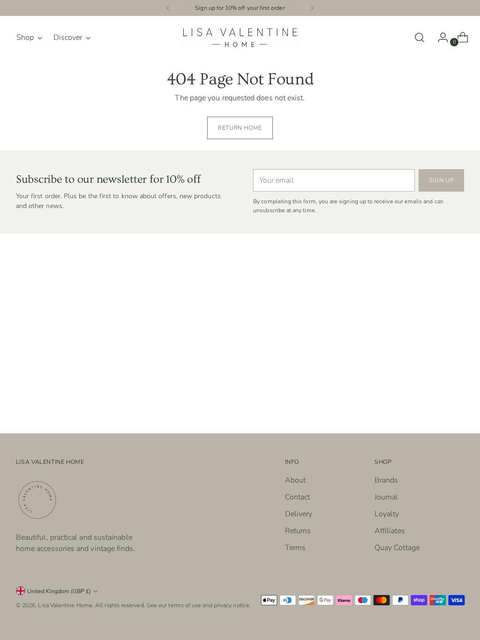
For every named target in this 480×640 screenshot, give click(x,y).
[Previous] (168, 8)
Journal (386, 497)
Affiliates (390, 531)
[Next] (312, 8)
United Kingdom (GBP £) (59, 591)
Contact (297, 497)
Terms (295, 548)
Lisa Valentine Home (65, 605)
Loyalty (387, 514)
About (295, 480)
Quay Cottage (397, 548)
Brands (386, 480)
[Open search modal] (419, 37)
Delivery (299, 514)
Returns (298, 531)
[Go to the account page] (439, 37)
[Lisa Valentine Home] (240, 37)
